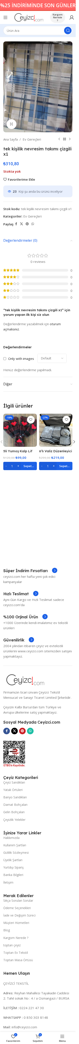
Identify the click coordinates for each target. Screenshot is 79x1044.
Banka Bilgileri (13, 875)
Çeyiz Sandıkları (14, 782)
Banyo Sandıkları (15, 797)
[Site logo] (29, 17)
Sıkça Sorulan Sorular (18, 900)
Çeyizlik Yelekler (14, 820)
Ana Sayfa (10, 139)
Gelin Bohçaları (14, 812)
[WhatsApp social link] (32, 224)
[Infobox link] (30, 571)
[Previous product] (59, 139)
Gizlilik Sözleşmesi (16, 852)
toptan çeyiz (12, 945)
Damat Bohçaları (15, 805)
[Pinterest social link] (27, 224)
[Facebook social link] (16, 224)
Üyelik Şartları (12, 860)
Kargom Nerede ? (58, 17)
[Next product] (69, 139)
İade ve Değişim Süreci (19, 915)
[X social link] (21, 224)
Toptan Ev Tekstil (15, 952)
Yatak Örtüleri (13, 790)
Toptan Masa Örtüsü (18, 960)
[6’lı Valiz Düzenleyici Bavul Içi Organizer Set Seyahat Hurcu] (56, 430)
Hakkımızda (11, 838)
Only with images (21, 358)
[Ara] (68, 30)
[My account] (71, 17)
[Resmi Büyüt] (11, 124)
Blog (6, 930)
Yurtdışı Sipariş (13, 867)
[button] (74, 441)
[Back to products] (64, 139)
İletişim (8, 882)
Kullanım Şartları (14, 845)
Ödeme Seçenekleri (17, 908)
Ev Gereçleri (32, 139)
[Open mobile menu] (5, 17)
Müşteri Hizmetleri (16, 923)
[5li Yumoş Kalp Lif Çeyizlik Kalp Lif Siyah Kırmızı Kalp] (20, 430)
